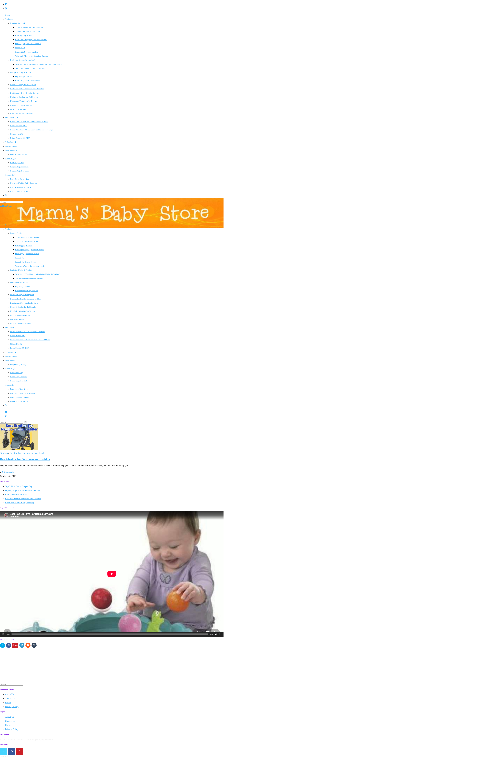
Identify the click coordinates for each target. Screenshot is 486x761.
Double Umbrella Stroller (20, 315)
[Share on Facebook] (8, 645)
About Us (9, 694)
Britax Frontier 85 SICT (19, 348)
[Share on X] (2, 645)
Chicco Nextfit (16, 344)
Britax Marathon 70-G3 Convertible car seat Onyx (30, 340)
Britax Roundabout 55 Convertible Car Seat (27, 332)
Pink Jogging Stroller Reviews (27, 254)
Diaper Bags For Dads (19, 381)
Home (7, 225)
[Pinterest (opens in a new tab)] (6, 8)
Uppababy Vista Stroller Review (22, 311)
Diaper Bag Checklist (18, 377)
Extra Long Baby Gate (19, 389)
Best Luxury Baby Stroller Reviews (24, 303)
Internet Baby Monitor (14, 356)
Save (16, 645)
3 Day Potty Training (13, 352)
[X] (3, 751)
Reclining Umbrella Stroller (21, 270)
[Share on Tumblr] (34, 645)
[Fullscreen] (220, 634)
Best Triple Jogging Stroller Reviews (29, 250)
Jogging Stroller (16, 233)
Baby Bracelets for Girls (19, 397)
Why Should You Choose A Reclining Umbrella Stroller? (37, 274)
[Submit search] (25, 422)
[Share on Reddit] (28, 645)
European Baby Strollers (19, 282)
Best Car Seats (10, 327)
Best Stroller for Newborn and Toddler (25, 459)
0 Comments (8, 472)
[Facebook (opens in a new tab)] (6, 4)
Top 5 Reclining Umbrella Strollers (29, 278)
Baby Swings (10, 360)
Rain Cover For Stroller (19, 401)
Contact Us (10, 698)
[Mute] (216, 634)
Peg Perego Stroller (22, 286)
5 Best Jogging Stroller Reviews (27, 237)
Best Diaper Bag (16, 373)
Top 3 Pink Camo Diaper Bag (18, 486)
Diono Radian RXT (17, 336)
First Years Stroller (17, 319)
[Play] (3, 634)
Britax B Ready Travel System (22, 295)
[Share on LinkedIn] (21, 645)
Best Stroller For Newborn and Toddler (25, 299)
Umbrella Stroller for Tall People (23, 307)
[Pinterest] (19, 751)
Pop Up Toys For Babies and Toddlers (22, 490)
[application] (112, 574)
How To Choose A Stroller (20, 323)
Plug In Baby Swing (18, 364)
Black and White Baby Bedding (22, 393)
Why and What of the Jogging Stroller (30, 266)
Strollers (8, 229)
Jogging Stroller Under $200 (26, 241)
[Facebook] (11, 751)
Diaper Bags (10, 369)
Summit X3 (19, 258)
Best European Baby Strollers (26, 291)
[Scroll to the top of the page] (1, 759)
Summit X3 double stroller (25, 262)
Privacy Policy (11, 706)
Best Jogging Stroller (23, 246)
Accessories (9, 385)
